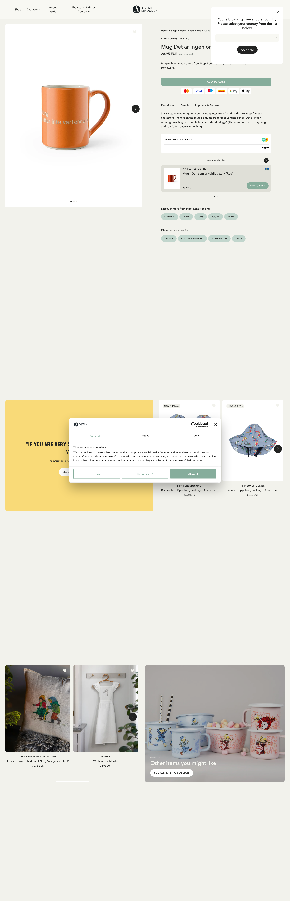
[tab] (71, 201)
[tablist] (216, 105)
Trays (238, 238)
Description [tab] (168, 105)
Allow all (193, 474)
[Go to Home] (145, 9)
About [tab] (195, 435)
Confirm (247, 49)
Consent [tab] (95, 436)
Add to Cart (216, 81)
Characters (33, 9)
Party (231, 216)
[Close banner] (215, 424)
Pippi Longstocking (175, 38)
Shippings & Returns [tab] (206, 105)
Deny (97, 474)
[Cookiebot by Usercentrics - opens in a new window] (193, 424)
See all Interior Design (171, 772)
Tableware (195, 30)
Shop (18, 9)
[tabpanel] (216, 119)
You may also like (216, 160)
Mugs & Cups (219, 238)
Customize (143, 474)
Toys (201, 216)
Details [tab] (145, 435)
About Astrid (53, 9)
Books (215, 216)
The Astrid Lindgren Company (84, 9)
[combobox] (247, 38)
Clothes (169, 216)
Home (164, 30)
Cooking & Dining (192, 238)
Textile (168, 238)
